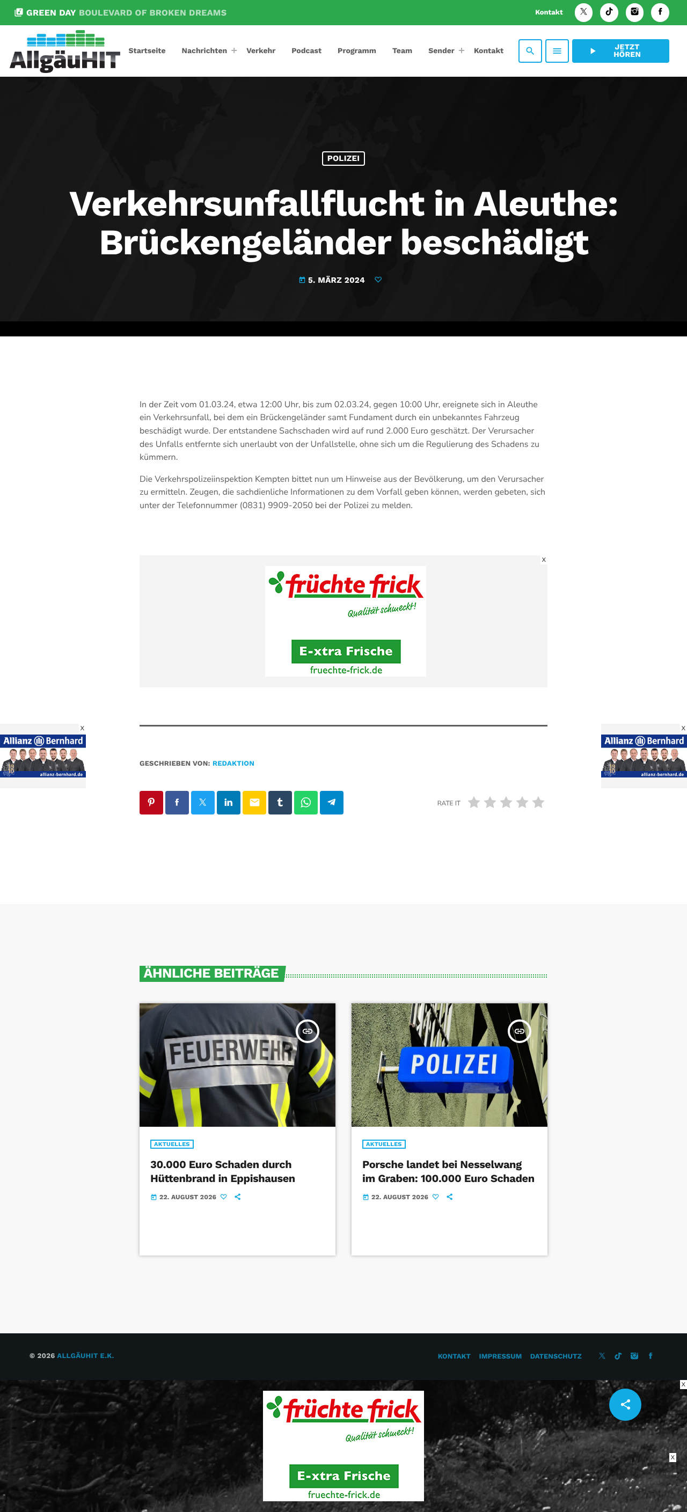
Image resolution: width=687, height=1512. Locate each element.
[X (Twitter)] (584, 12)
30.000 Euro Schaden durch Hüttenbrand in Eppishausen (222, 1171)
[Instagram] (635, 12)
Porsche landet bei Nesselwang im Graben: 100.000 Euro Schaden (448, 1171)
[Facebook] (660, 12)
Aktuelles (172, 1144)
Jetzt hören (614, 51)
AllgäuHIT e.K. (85, 1356)
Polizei (343, 158)
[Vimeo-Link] (65, 51)
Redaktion (233, 764)
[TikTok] (609, 12)
